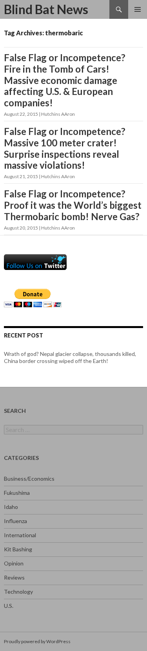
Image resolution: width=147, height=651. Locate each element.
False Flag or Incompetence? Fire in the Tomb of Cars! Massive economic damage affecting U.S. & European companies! (64, 80)
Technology (18, 591)
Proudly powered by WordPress (37, 641)
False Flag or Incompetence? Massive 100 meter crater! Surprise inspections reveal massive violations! (64, 148)
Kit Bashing (18, 549)
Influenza (15, 521)
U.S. (8, 605)
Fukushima (17, 492)
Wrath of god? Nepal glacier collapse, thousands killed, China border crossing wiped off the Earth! (70, 357)
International (20, 535)
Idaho (11, 506)
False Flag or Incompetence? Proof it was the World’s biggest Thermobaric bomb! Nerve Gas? (73, 205)
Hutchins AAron (58, 114)
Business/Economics (29, 478)
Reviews (14, 577)
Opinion (14, 563)
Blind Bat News (46, 9)
